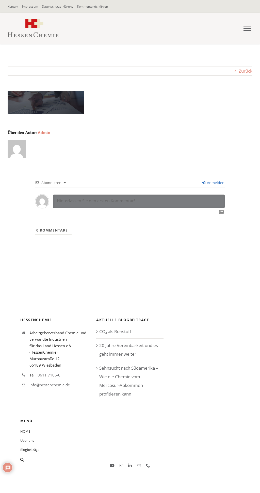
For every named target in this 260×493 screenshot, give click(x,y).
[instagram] (121, 466)
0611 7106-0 (49, 374)
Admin (44, 132)
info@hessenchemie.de (49, 384)
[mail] (139, 466)
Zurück (245, 71)
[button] (73, 459)
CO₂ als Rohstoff (115, 331)
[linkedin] (130, 466)
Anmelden (215, 182)
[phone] (148, 466)
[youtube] (112, 466)
